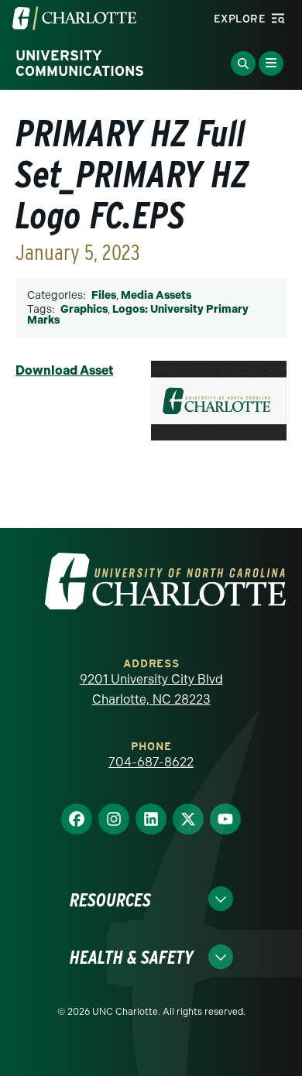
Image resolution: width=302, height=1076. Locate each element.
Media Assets (156, 295)
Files (103, 295)
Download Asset (64, 370)
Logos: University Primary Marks (138, 315)
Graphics (84, 309)
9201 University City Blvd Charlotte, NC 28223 (151, 689)
